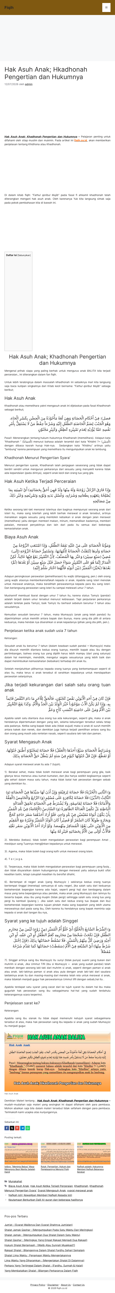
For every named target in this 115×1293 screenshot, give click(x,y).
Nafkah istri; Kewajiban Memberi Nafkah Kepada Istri (40, 1195)
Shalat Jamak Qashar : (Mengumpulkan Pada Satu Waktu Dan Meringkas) (48, 1229)
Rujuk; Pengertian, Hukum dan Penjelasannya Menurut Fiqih (56, 1167)
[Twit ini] (12, 1128)
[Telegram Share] (22, 1128)
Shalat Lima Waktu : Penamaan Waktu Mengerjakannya (37, 1255)
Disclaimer (53, 1284)
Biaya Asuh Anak (19, 1186)
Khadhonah (81, 1186)
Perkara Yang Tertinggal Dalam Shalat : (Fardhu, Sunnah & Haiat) (43, 1265)
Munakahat (15, 1181)
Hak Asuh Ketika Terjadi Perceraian (51, 1186)
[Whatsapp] (27, 1128)
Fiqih (9, 7)
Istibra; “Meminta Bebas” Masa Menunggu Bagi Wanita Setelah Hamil (19, 1169)
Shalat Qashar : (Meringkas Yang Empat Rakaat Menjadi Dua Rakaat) (45, 1240)
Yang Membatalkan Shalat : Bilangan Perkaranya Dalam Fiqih (41, 1270)
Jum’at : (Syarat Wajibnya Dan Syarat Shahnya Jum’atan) (38, 1224)
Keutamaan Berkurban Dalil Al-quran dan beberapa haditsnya (46, 1199)
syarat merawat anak (80, 1190)
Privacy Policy (37, 1284)
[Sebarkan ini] (6, 1128)
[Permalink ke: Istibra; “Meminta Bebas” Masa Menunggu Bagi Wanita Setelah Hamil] (21, 1153)
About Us (66, 1284)
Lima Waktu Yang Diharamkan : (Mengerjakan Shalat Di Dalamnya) (44, 1260)
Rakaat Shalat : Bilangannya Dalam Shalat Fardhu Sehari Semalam (44, 1250)
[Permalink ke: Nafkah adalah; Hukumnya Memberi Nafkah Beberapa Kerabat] (94, 1153)
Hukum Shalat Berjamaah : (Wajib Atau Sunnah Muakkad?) (39, 1245)
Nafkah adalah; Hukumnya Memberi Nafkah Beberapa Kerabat (90, 1169)
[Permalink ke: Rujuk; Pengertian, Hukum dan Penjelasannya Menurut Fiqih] (57, 1153)
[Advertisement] (57, 39)
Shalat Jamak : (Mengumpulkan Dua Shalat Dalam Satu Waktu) (42, 1235)
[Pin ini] (17, 1128)
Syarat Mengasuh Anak (52, 1190)
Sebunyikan (24, 255)
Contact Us (79, 1284)
